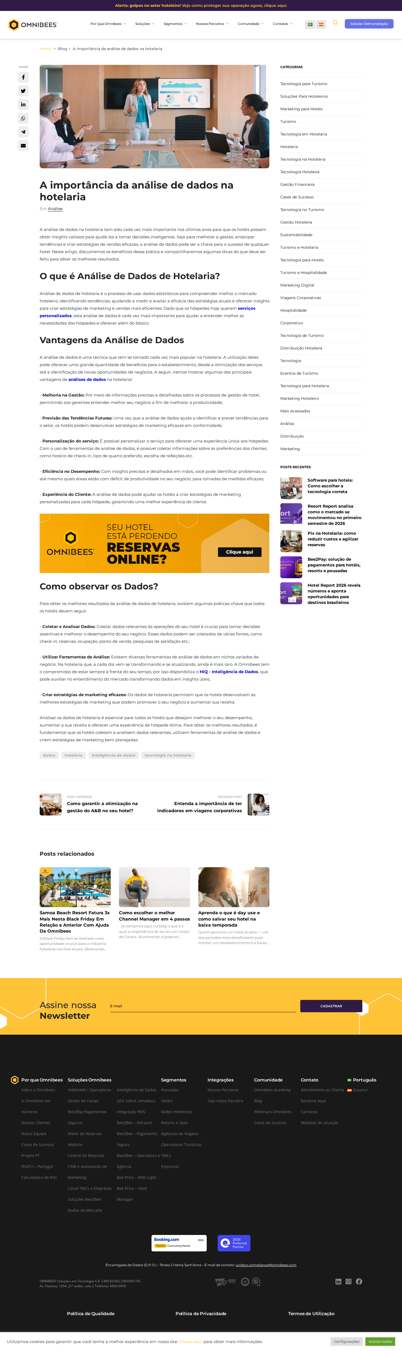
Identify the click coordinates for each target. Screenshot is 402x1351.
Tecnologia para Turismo (303, 83)
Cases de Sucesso (297, 197)
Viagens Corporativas (300, 297)
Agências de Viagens (180, 1133)
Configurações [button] (346, 1341)
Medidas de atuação (319, 1122)
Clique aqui (190, 1341)
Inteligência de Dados (136, 1089)
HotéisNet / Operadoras (89, 1089)
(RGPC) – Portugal (37, 1166)
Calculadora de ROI (39, 1177)
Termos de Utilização (311, 1313)
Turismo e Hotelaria (299, 247)
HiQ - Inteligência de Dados (229, 671)
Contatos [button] (280, 24)
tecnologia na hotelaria (168, 755)
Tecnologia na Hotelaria (302, 159)
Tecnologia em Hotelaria (303, 134)
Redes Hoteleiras (176, 1111)
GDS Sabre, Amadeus (136, 1100)
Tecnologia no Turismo (302, 209)
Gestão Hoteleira (296, 222)
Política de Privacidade (201, 1313)
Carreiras (309, 1111)
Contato (310, 1080)
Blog (258, 1100)
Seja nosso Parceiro (225, 1100)
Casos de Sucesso (37, 1144)
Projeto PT (30, 1155)
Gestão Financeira (297, 184)
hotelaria (74, 755)
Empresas (170, 1166)
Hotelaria (289, 146)
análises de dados (87, 379)
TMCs (166, 1155)
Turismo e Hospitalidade (303, 272)
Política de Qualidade (91, 1313)
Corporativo (291, 322)
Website (75, 1144)
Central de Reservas (86, 1155)
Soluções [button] (142, 24)
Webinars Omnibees (273, 1111)
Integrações (221, 1080)
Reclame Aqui (313, 1100)
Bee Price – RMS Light (136, 1177)
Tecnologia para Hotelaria (304, 385)
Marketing (290, 448)
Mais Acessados (295, 411)
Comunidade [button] (248, 24)
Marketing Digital (297, 285)
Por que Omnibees (42, 1080)
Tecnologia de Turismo (302, 335)
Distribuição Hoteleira (301, 348)
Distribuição (292, 436)
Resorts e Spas (174, 1122)
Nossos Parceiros (223, 1089)
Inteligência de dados (113, 755)
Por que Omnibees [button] (106, 24)
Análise (55, 208)
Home (46, 48)
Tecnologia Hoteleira (299, 171)
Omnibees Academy (272, 1089)
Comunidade (268, 1080)
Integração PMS (131, 1111)
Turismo (288, 121)
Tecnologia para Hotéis (302, 260)
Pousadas (170, 1089)
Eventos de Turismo (299, 373)
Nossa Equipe (33, 1133)
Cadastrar (331, 1006)
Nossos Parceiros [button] (210, 24)
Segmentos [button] (173, 24)
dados (49, 755)
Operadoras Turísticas (181, 1144)
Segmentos (173, 1080)
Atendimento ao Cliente (322, 1089)
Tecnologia (290, 360)
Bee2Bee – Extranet (134, 1122)
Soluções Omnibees (89, 1080)
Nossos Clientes (35, 1122)
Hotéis (167, 1100)
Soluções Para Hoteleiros (304, 96)
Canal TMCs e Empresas (90, 1188)
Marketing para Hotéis (301, 108)
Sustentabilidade (296, 234)
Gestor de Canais (83, 1100)
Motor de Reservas (85, 1133)
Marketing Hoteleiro (299, 398)
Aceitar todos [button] (380, 1341)
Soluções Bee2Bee (84, 1199)
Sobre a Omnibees (38, 1089)
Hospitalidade (293, 310)
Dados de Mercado (85, 1210)
